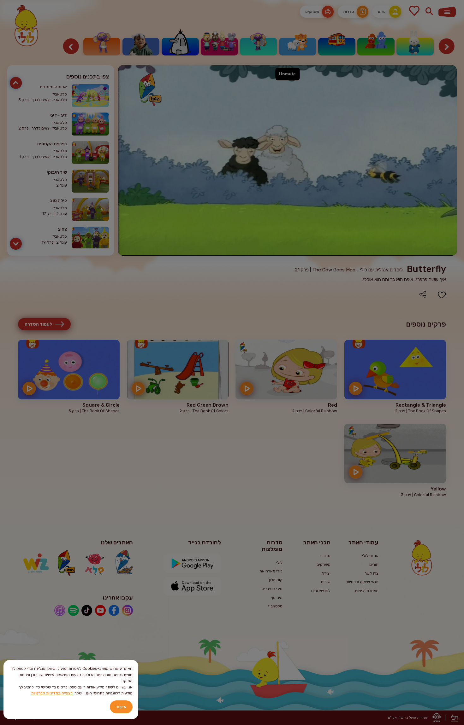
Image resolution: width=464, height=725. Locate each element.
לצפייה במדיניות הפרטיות (52, 693)
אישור (121, 706)
